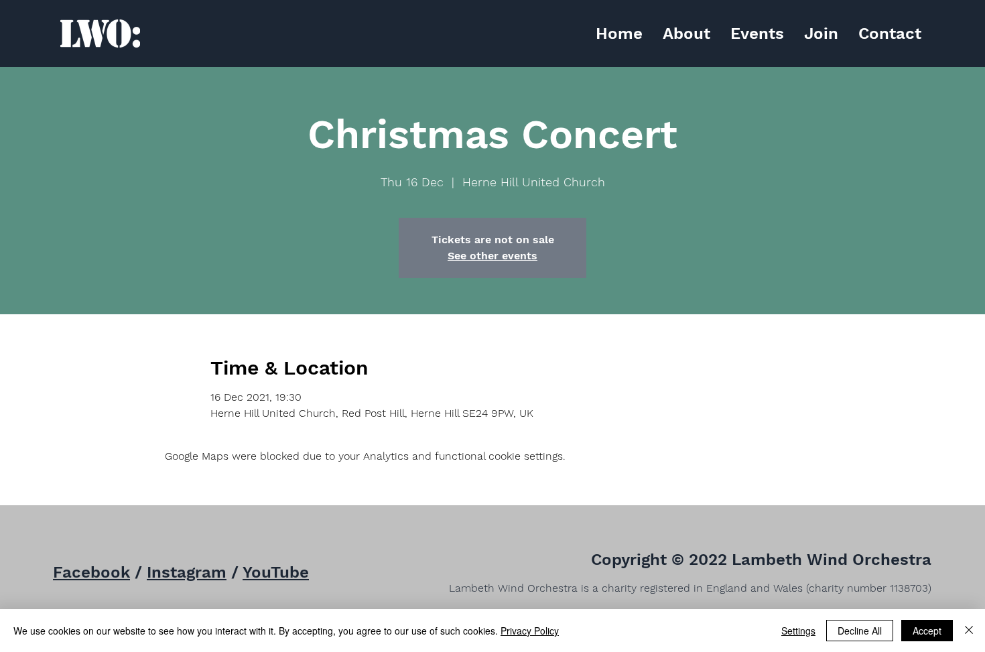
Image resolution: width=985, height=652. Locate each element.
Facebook (91, 572)
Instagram (186, 572)
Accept (927, 630)
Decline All (860, 630)
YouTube (276, 572)
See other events (492, 255)
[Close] (969, 630)
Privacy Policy (530, 630)
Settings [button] (798, 630)
